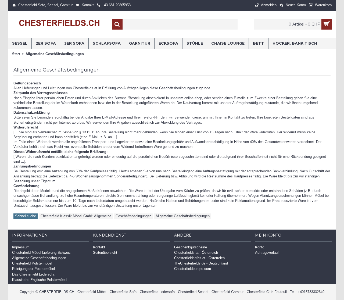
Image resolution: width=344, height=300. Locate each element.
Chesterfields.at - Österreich (196, 253)
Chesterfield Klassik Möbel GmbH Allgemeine (76, 216)
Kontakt (99, 247)
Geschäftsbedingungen (133, 216)
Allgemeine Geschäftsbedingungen (183, 216)
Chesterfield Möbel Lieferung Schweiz (41, 253)
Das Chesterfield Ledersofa (33, 274)
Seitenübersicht (105, 253)
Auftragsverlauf (267, 253)
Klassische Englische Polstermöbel (39, 280)
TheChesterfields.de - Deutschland (201, 263)
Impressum (21, 247)
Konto (259, 247)
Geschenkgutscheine (190, 247)
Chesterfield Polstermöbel (32, 263)
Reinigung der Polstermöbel (33, 269)
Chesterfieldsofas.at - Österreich (199, 258)
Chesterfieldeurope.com (192, 269)
